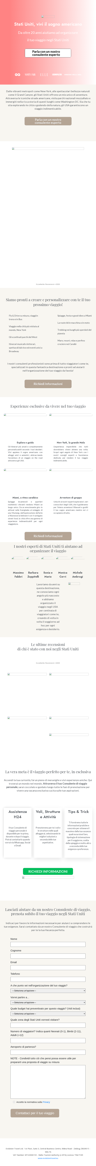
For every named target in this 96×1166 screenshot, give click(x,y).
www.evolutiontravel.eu (48, 1158)
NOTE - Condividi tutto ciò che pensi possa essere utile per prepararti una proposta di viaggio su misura (43, 1060)
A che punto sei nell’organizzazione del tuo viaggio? (38, 985)
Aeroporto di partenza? (23, 1046)
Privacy (46, 1102)
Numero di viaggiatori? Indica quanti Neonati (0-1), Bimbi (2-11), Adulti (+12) (45, 1033)
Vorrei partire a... (19, 997)
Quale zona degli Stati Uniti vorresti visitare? (35, 1019)
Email (13, 962)
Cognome (15, 950)
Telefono (15, 973)
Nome (13, 939)
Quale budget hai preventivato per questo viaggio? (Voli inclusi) (45, 1008)
